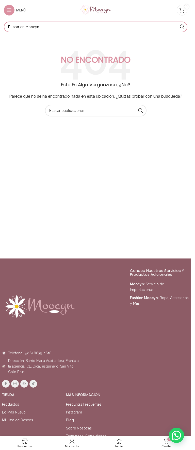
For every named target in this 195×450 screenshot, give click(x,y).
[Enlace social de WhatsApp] (24, 384)
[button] (176, 435)
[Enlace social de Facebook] (6, 384)
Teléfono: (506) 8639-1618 (30, 353)
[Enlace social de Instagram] (15, 384)
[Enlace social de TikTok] (33, 384)
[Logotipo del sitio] (95, 10)
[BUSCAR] (182, 27)
